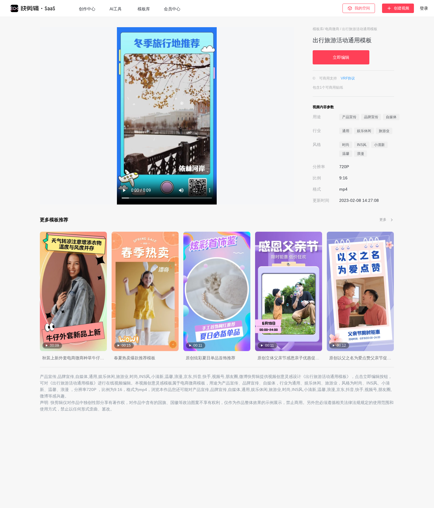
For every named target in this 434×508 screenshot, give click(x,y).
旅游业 (384, 131)
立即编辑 (341, 57)
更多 (382, 220)
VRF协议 (348, 78)
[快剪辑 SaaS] (36, 8)
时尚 (345, 145)
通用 (345, 131)
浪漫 (360, 154)
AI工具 (116, 9)
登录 (424, 8)
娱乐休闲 (364, 131)
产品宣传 (349, 117)
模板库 (144, 9)
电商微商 (332, 29)
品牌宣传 (371, 117)
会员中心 (172, 9)
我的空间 (362, 8)
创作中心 (87, 9)
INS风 (361, 145)
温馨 (345, 154)
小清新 (379, 145)
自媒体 (391, 117)
